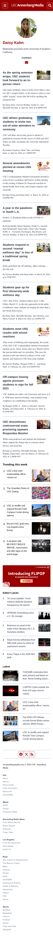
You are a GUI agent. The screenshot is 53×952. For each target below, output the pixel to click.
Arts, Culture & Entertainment (15, 860)
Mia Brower (37, 232)
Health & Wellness (10, 886)
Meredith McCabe (10, 108)
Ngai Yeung (10, 195)
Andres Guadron (12, 150)
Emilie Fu (35, 105)
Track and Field (9, 926)
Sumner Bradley (23, 105)
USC (5, 896)
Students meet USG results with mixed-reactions (15, 332)
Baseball (6, 910)
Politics (6, 893)
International (8, 846)
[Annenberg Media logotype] (27, 5)
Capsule (6, 870)
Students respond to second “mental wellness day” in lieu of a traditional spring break (18, 252)
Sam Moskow (38, 316)
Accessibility (8, 795)
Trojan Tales (8, 832)
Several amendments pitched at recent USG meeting (17, 167)
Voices (5, 899)
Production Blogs (10, 812)
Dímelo (6, 873)
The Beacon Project (11, 863)
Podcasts (7, 829)
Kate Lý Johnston (29, 406)
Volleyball (7, 929)
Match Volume (9, 826)
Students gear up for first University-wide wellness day (16, 291)
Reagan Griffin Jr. (28, 364)
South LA (7, 849)
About (5, 778)
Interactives (8, 889)
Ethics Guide (8, 785)
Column (6, 916)
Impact (6, 808)
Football (6, 920)
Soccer (6, 923)
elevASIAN (7, 879)
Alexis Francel (9, 319)
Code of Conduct (10, 788)
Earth (5, 876)
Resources (7, 791)
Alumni (6, 781)
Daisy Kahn (10, 105)
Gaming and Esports (11, 883)
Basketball (7, 913)
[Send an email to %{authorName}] (26, 62)
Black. (5, 866)
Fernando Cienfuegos (21, 232)
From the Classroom (11, 843)
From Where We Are (11, 822)
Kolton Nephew (23, 226)
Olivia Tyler (25, 150)
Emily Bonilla (10, 226)
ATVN (5, 805)
